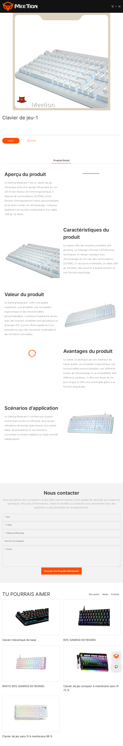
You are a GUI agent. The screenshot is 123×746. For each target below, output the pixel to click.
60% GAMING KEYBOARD (79, 639)
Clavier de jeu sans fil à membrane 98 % (27, 736)
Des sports (94, 594)
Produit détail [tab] (61, 160)
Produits (115, 594)
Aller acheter (31, 141)
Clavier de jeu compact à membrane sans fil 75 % (90, 688)
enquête (11, 141)
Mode (105, 594)
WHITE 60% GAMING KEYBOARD (23, 686)
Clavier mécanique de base (19, 639)
